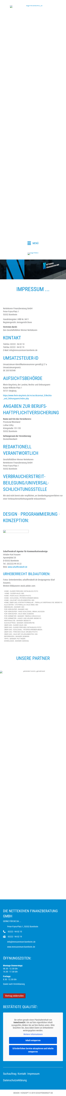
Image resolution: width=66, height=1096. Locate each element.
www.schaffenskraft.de (17, 567)
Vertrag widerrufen (14, 995)
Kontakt (22, 1073)
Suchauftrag (9, 1073)
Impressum (33, 1073)
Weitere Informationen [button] (33, 1034)
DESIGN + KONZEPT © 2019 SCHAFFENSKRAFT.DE (33, 1093)
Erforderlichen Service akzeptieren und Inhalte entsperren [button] (33, 1050)
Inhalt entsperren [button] (33, 1040)
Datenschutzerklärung (15, 1080)
